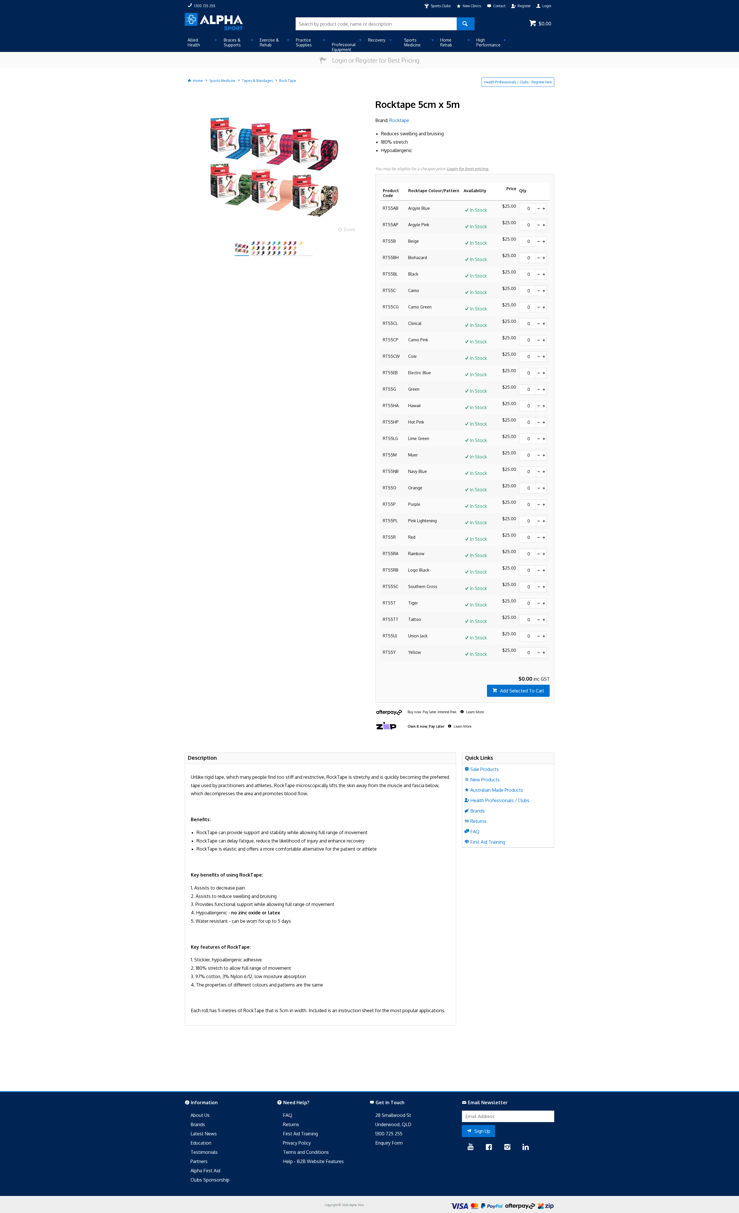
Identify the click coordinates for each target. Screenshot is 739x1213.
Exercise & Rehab (269, 42)
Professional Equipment (344, 47)
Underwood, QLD (393, 1124)
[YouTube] (470, 1147)
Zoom (349, 229)
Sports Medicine (412, 42)
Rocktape (399, 120)
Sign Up (482, 1131)
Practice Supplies (304, 42)
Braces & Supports (232, 42)
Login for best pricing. (468, 168)
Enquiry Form (389, 1143)
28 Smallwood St (393, 1115)
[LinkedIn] (525, 1147)
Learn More (474, 712)
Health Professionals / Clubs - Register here (518, 82)
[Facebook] (488, 1147)
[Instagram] (507, 1147)
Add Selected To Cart (522, 691)
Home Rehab (446, 42)
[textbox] (376, 23)
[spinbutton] (527, 209)
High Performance (488, 42)
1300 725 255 (388, 1134)
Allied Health (194, 42)
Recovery (376, 40)
